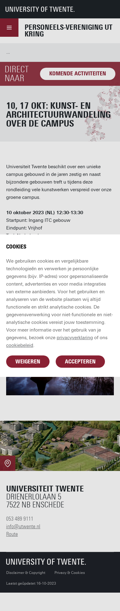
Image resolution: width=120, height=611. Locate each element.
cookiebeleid (19, 345)
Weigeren (27, 361)
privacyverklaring (75, 337)
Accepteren (80, 361)
